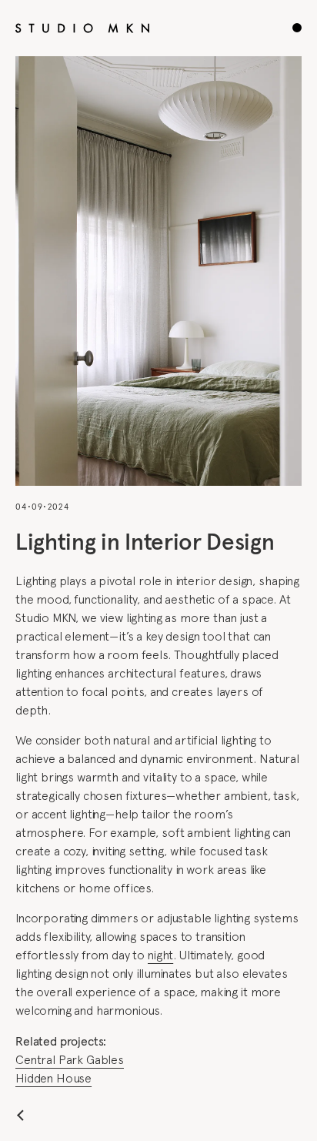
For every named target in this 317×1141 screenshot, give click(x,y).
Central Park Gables (69, 1059)
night (160, 955)
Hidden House (53, 1078)
